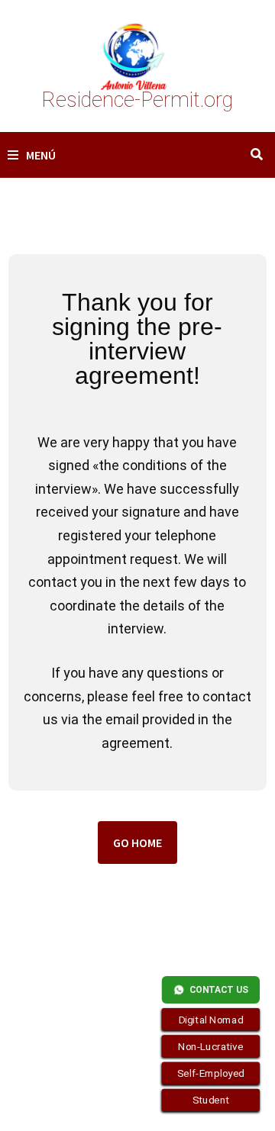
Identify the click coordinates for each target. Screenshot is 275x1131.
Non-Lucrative (211, 1046)
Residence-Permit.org (137, 100)
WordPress (111, 1106)
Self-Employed (210, 1073)
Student (211, 1100)
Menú (41, 155)
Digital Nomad (211, 1019)
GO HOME (137, 842)
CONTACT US (218, 989)
